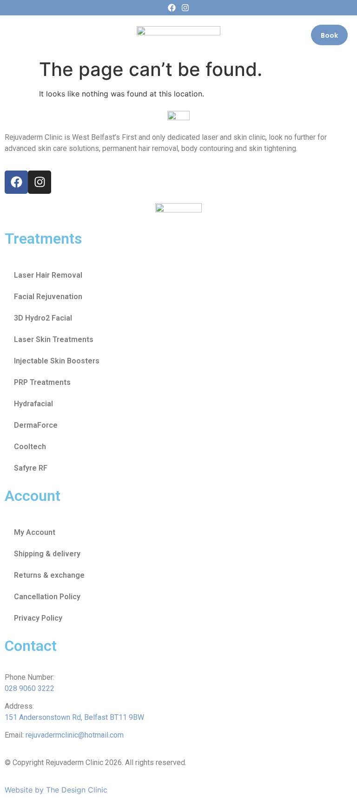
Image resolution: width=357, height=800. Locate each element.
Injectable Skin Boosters (56, 360)
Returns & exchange (49, 575)
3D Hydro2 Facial (43, 318)
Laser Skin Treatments (53, 339)
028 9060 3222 (29, 688)
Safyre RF (30, 468)
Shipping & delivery (47, 553)
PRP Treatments (42, 382)
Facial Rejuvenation (48, 296)
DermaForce (36, 425)
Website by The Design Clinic (56, 789)
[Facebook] (172, 8)
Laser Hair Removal (48, 275)
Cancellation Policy (47, 596)
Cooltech (30, 446)
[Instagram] (185, 8)
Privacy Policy (38, 618)
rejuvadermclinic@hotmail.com (75, 735)
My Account (34, 532)
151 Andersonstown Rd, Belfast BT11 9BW (74, 717)
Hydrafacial (33, 403)
